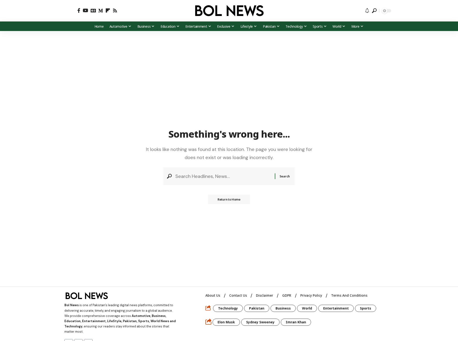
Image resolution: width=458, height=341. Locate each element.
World (307, 308)
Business (283, 308)
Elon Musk (226, 322)
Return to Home (229, 199)
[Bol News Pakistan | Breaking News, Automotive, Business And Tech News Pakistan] (229, 11)
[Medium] (100, 10)
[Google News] (93, 10)
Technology (228, 308)
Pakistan (256, 308)
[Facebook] (79, 10)
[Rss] (115, 10)
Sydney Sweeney (260, 322)
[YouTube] (85, 10)
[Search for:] (223, 176)
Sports (365, 308)
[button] (71, 11)
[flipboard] (107, 10)
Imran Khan (296, 322)
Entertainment (336, 308)
